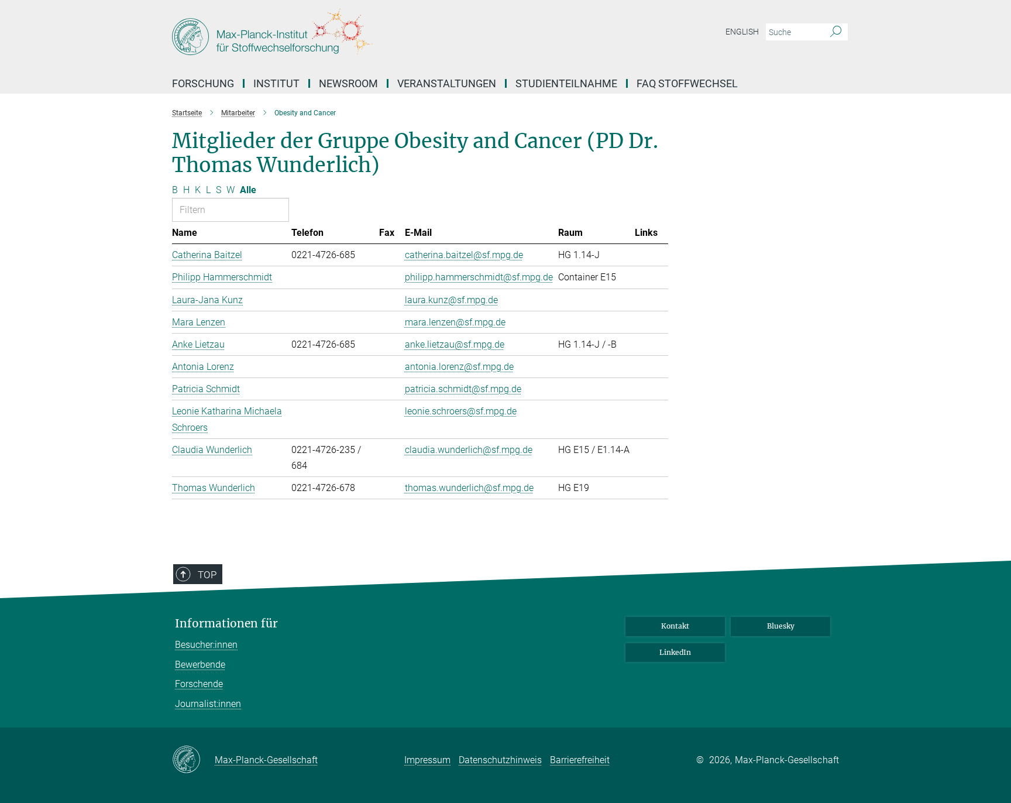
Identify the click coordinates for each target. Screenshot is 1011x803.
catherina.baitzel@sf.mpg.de (464, 254)
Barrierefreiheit (580, 760)
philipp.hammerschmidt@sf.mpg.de (479, 277)
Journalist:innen (208, 703)
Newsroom (348, 83)
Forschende (199, 683)
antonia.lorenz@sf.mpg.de (459, 366)
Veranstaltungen (446, 83)
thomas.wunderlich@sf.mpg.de (469, 487)
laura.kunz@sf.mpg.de (451, 300)
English (742, 31)
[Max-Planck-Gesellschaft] (193, 760)
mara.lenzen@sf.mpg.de (455, 322)
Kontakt (675, 626)
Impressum (427, 760)
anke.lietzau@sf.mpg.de (454, 344)
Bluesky (781, 626)
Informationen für (226, 623)
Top (207, 575)
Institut (276, 83)
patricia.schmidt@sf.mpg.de (463, 388)
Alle (248, 189)
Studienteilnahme (566, 83)
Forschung (203, 83)
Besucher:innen (206, 644)
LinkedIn (675, 652)
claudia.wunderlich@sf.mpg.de (468, 449)
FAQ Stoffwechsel (687, 83)
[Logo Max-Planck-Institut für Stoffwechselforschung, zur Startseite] (391, 35)
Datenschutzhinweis (500, 760)
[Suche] (836, 32)
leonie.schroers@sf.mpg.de (461, 411)
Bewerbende (200, 664)
